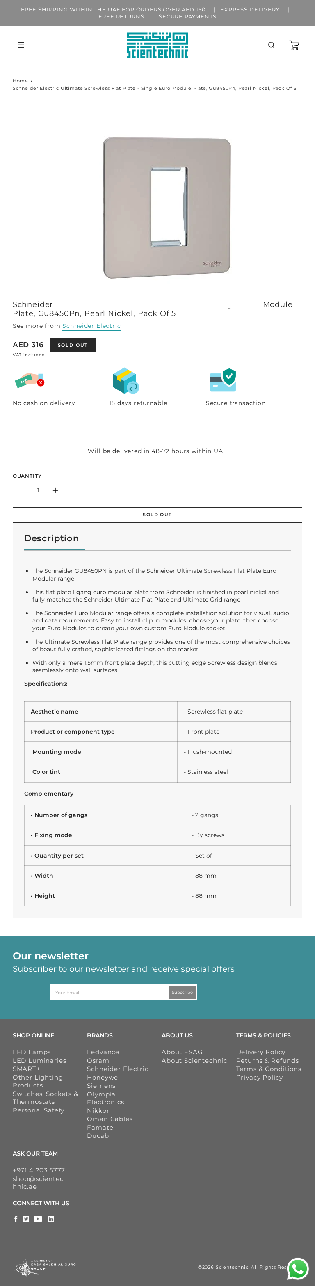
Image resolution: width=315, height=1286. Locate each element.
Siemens (101, 1085)
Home (20, 81)
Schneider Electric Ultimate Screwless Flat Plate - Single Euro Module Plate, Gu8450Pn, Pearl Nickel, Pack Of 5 (155, 88)
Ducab (98, 1136)
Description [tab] (51, 538)
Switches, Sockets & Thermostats (45, 1098)
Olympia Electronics (105, 1098)
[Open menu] (21, 45)
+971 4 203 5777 (39, 1170)
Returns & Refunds (267, 1060)
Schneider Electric (91, 326)
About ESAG (182, 1052)
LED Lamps (32, 1052)
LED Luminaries (39, 1060)
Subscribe (182, 992)
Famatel (101, 1127)
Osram (98, 1060)
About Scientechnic (194, 1060)
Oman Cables (109, 1119)
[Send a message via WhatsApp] (298, 1269)
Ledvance (103, 1052)
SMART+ (27, 1069)
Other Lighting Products (38, 1081)
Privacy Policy (259, 1077)
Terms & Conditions (268, 1069)
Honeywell (104, 1077)
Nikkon (99, 1110)
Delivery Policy (261, 1052)
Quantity (27, 476)
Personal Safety (39, 1110)
